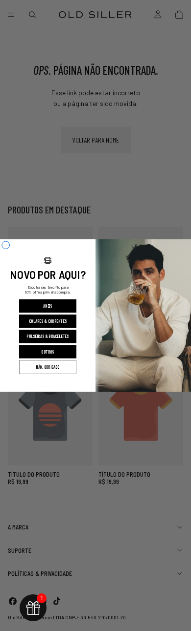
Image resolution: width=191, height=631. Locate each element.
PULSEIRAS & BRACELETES (47, 336)
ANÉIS (47, 306)
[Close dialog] (6, 245)
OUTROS (47, 352)
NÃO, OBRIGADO (48, 367)
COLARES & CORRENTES (48, 321)
